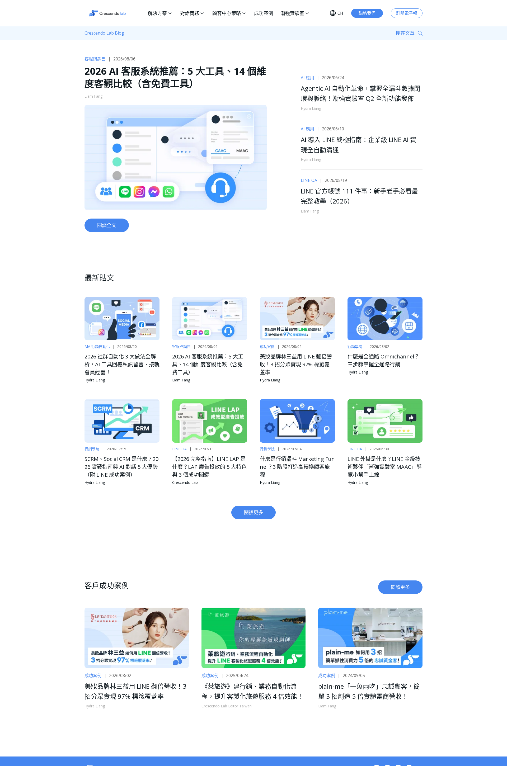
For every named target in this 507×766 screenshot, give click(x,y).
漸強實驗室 (292, 13)
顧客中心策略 (226, 13)
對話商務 (189, 13)
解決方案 (157, 13)
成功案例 (263, 13)
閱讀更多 (253, 512)
